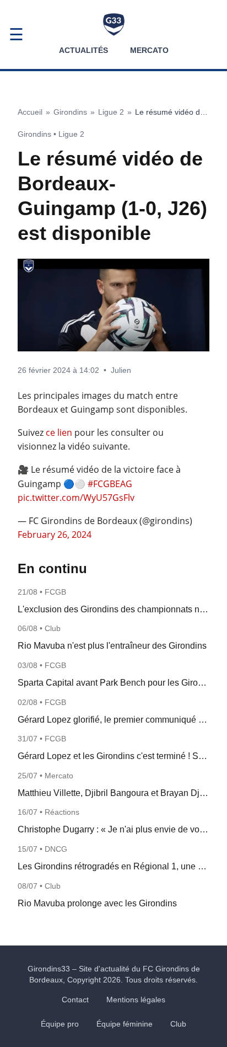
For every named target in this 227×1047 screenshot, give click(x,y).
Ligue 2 (111, 112)
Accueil (30, 112)
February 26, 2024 (54, 534)
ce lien (59, 432)
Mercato (149, 50)
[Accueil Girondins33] (114, 24)
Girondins (70, 112)
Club (178, 1023)
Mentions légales (135, 999)
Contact (75, 999)
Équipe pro (60, 1023)
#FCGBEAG (110, 484)
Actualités (83, 50)
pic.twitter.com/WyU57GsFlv (76, 498)
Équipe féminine (124, 1023)
